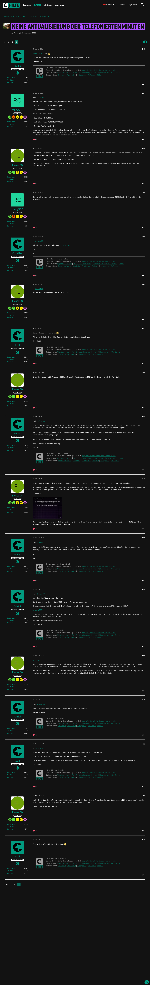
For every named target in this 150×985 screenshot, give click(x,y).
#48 (143, 372)
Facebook (70, 75)
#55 (143, 744)
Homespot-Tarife (99, 264)
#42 (143, 93)
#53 (143, 655)
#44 (143, 192)
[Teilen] (145, 42)
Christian (40, 289)
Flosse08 (40, 241)
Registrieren (132, 4)
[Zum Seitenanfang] (146, 982)
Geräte (117, 72)
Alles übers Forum (63, 72)
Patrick (37, 660)
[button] (109, 4)
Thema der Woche (64, 266)
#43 (143, 148)
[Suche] (142, 4)
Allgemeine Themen (64, 264)
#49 (143, 417)
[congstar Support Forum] (11, 5)
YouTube (91, 75)
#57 (143, 840)
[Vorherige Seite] (5, 42)
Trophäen (10, 80)
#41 (143, 49)
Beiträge (10, 82)
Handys (121, 264)
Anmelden (121, 4)
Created (61, 75)
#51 (143, 538)
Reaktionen (11, 77)
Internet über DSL (107, 72)
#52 (143, 589)
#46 (143, 284)
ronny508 (38, 53)
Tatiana (41, 97)
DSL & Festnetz (111, 264)
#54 (143, 700)
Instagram (81, 75)
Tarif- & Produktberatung (81, 72)
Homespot (95, 72)
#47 (143, 328)
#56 (143, 795)
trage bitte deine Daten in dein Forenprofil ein (99, 70)
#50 (143, 479)
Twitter (94, 266)
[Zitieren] (143, 84)
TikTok (99, 75)
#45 (143, 236)
